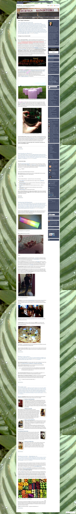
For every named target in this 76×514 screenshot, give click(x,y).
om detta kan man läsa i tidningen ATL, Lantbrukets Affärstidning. (31, 363)
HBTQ (21, 357)
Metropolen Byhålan (41, 1)
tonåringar (32, 392)
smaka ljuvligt (20, 30)
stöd (20, 460)
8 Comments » (35, 158)
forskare (23, 458)
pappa (44, 390)
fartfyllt (35, 155)
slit (37, 391)
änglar (40, 203)
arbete (39, 203)
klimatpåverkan (34, 458)
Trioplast (28, 32)
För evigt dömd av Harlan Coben (23, 431)
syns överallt (45, 157)
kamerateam (38, 389)
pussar (24, 28)
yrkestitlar (28, 33)
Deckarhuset (51, 149)
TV (49, 83)
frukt (25, 458)
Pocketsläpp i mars (22, 386)
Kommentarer (57, 5)
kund (24, 27)
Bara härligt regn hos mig (52, 101)
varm (18, 33)
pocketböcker (24, 391)
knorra (27, 358)
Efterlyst (24, 155)
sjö (34, 391)
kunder (39, 458)
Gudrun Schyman (41, 155)
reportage (27, 391)
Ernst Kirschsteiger (30, 155)
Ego (35, 1)
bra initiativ (41, 24)
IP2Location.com (54, 236)
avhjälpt (29, 24)
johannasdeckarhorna (53, 133)
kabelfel (23, 26)
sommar (35, 30)
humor (40, 25)
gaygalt (23, 358)
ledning (37, 156)
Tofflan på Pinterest (51, 60)
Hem (18, 1)
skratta (25, 359)
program (24, 157)
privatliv (45, 358)
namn (18, 157)
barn (42, 203)
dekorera (21, 155)
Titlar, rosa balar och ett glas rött (25, 22)
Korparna (41, 389)
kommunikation (36, 26)
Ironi (49, 80)
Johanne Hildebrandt (33, 389)
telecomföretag (42, 31)
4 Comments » (31, 460)
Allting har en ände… (55, 127)
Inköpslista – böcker (27, 1)
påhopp (42, 358)
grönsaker (27, 458)
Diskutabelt (22, 23)
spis (36, 30)
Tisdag (53, 176)
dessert (22, 204)
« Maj (49, 210)
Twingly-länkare (53, 221)
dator (18, 25)
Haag (23, 389)
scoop (30, 391)
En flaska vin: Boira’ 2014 (52, 95)
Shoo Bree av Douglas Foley (28, 441)
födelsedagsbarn (35, 204)
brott (42, 154)
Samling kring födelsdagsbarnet (25, 202)
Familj (21, 154)
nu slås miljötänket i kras (38, 466)
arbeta (41, 23)
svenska (25, 31)
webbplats (23, 33)
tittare (26, 32)
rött (30, 28)
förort (18, 389)
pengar (21, 391)
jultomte (28, 156)
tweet (31, 32)
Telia (44, 31)
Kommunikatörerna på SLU (52, 152)
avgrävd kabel (25, 24)
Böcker (22, 203)
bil (45, 203)
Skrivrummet (51, 154)
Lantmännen (30, 27)
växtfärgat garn (25, 158)
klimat (31, 458)
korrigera (19, 27)
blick (20, 358)
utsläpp (22, 460)
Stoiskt (54, 82)
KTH (37, 458)
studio (40, 157)
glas (35, 25)
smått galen (23, 30)
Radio (52, 82)
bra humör (38, 24)
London (30, 390)
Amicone (38, 23)
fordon (20, 458)
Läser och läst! (49, 1)
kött (29, 458)
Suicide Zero (51, 155)
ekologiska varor (42, 457)
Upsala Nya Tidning (37, 32)
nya (43, 27)
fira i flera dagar (39, 204)
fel (26, 25)
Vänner (51, 83)
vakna (41, 32)
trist (30, 32)
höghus (29, 389)
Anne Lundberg (33, 154)
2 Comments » (22, 393)
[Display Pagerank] (52, 187)
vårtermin (38, 392)
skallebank (29, 29)
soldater (42, 391)
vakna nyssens (44, 32)
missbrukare (43, 156)
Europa (30, 388)
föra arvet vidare (40, 388)
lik (25, 390)
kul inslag (22, 27)
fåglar (32, 388)
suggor (27, 359)
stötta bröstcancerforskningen (42, 30)
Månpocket (34, 390)
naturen (41, 27)
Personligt (31, 23)
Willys (25, 33)
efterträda (26, 155)
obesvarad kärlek (38, 358)
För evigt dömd (35, 388)
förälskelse (44, 388)
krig (43, 389)
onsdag (19, 28)
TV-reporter (35, 392)
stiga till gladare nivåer (21, 31)
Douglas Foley (27, 388)
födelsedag (30, 204)
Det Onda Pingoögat (26, 204)
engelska (21, 25)
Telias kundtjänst (22, 32)
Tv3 (22, 158)
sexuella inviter (20, 359)
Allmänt (50, 76)
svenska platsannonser (30, 31)
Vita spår (54, 126)
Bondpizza (19, 204)
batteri (44, 203)
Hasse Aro (45, 155)
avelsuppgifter (42, 357)
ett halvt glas (24, 25)
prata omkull (21, 157)
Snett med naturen (31, 157)
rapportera (26, 28)
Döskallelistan (20, 3)
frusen (28, 25)
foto (42, 204)
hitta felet (37, 25)
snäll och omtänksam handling (29, 30)
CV (21, 1)
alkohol (36, 23)
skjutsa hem (39, 29)
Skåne (23, 359)
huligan (24, 156)
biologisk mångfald (31, 457)
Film (53, 79)
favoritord (37, 155)
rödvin (29, 28)
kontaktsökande (30, 358)
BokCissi (56, 176)
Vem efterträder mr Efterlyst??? (25, 153)
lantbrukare (26, 27)
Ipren (21, 26)
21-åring (36, 203)
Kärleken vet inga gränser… (24, 356)
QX (49, 153)
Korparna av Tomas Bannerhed (29, 399)
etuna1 (51, 140)
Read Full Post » (20, 148)
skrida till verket (43, 29)
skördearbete (33, 29)
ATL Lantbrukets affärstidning (36, 357)
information (42, 25)
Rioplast (37, 28)
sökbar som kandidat (24, 29)
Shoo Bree (32, 391)
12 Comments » (36, 33)
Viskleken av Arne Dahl (28, 408)
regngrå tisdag (33, 28)
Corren (44, 24)
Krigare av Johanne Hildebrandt (29, 419)
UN (32, 1)
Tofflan (51, 120)
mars (32, 390)
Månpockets (20, 396)
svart (42, 157)
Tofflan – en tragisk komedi (25, 5)
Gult (54, 79)
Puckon (50, 82)
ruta (26, 157)
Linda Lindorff (40, 156)
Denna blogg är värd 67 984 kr (53, 185)
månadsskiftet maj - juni (37, 27)
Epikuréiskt (25, 23)
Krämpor (28, 23)
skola (36, 391)
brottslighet (23, 388)
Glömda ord (50, 150)
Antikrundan (36, 154)
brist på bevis (20, 388)
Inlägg (52, 5)
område (45, 27)
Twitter (33, 32)
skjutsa (36, 29)
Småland (39, 391)
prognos (21, 28)
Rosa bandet (40, 28)
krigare (45, 389)
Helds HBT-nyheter (51, 151)
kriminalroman (20, 390)
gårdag (33, 25)
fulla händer (30, 25)
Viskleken (41, 392)
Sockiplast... (50, 114)
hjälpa (22, 156)
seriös (28, 157)
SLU (18, 460)
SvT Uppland (37, 31)
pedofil (19, 391)
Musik (55, 80)
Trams (26, 154)
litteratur (27, 390)
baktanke (35, 24)
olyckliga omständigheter (39, 390)
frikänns (21, 389)
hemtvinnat (19, 156)
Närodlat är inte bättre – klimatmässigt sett (27, 456)
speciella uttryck (37, 157)
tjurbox (31, 359)
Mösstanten (54, 174)
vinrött (20, 33)
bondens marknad (36, 457)
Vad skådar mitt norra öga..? (53, 113)
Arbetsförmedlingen (20, 24)
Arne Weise (40, 154)
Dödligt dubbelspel (51, 98)
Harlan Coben (26, 389)
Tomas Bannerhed (28, 392)
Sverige (34, 31)
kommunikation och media (41, 26)
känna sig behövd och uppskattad (29, 26)
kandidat (31, 156)
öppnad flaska (32, 24)
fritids (44, 204)
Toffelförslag (19, 158)
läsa (32, 27)
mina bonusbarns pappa (25, 163)
